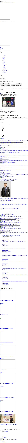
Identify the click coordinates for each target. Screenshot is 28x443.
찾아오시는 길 (3, 441)
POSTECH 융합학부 (4, 437)
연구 (4, 65)
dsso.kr (16, 439)
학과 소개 (5, 55)
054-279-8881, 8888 (6, 431)
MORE (1, 93)
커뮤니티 (5, 68)
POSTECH (3, 436)
